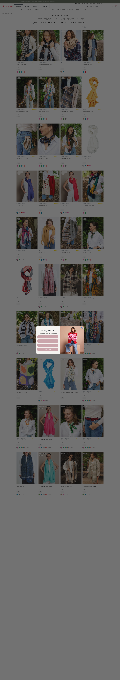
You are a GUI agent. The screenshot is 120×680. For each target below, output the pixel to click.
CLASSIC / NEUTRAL (48, 336)
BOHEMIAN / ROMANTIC (48, 345)
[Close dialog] (82, 328)
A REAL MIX (48, 349)
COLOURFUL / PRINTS (47, 341)
